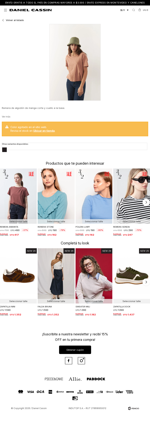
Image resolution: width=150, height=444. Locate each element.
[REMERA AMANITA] (18, 196)
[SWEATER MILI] (94, 276)
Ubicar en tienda (44, 130)
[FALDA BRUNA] (56, 276)
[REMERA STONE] (56, 196)
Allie (70, 377)
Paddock (90, 377)
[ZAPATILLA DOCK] (131, 276)
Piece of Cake (51, 377)
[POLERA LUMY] (94, 196)
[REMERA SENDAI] (131, 196)
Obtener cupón (75, 349)
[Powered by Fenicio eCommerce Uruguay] (133, 408)
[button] (133, 10)
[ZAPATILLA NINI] (18, 276)
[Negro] (4, 149)
